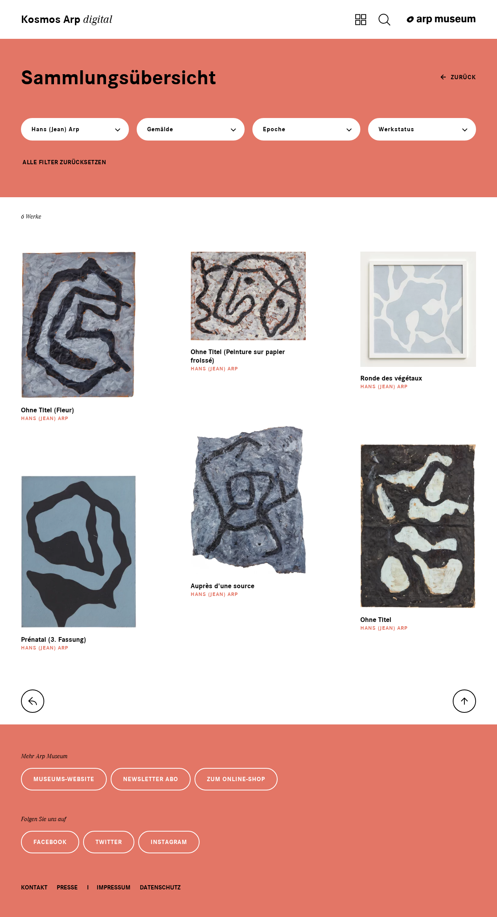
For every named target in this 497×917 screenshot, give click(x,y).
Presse (67, 887)
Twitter (109, 842)
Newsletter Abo (150, 779)
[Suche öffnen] (384, 20)
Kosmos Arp (66, 19)
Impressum (113, 887)
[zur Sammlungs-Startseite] (32, 701)
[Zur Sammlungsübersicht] (360, 20)
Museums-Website (63, 779)
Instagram (169, 842)
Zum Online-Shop (236, 779)
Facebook (50, 842)
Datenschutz (160, 887)
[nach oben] (464, 701)
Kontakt (34, 887)
